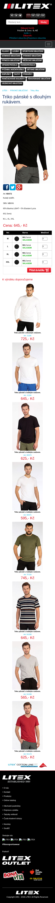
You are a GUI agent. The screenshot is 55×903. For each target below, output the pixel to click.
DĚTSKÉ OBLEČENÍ (35, 70)
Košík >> (27, 33)
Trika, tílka (34, 90)
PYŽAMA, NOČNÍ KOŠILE (13, 70)
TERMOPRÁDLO (27, 65)
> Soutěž (6, 828)
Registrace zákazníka (37, 38)
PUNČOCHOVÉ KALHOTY (13, 79)
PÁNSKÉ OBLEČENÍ (32, 56)
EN (43, 16)
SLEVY (17, 74)
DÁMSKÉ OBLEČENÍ (11, 56)
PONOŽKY (27, 74)
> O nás (5, 788)
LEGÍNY (16, 51)
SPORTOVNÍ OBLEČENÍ (32, 51)
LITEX (4, 90)
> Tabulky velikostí (9, 814)
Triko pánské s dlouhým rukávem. (27, 333)
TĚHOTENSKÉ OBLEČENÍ (39, 79)
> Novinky (6, 824)
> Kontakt (6, 792)
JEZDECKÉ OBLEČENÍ (12, 83)
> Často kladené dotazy (12, 818)
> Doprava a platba (10, 810)
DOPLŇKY (6, 74)
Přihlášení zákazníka (18, 38)
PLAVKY (5, 51)
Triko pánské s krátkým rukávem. (27, 392)
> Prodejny (6, 796)
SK (33, 16)
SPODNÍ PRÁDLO (9, 65)
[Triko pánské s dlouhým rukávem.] (27, 144)
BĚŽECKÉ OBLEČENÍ (32, 60)
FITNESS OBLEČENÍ (11, 60)
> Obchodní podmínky (11, 806)
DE (38, 16)
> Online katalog (9, 800)
